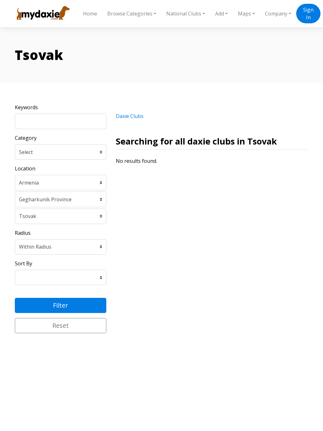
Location (25, 168)
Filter (60, 305)
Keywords (26, 107)
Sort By (23, 263)
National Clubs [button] (183, 13)
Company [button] (276, 13)
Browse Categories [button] (129, 13)
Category (26, 137)
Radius (23, 232)
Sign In (308, 13)
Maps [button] (244, 13)
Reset (60, 325)
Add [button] (219, 13)
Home (90, 13)
